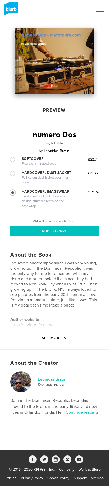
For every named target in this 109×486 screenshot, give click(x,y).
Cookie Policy (58, 478)
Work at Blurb (90, 469)
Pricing (11, 478)
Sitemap (97, 478)
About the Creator (34, 363)
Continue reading (82, 412)
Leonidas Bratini (52, 379)
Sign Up (79, 9)
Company (66, 469)
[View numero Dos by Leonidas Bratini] (54, 61)
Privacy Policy (32, 478)
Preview (54, 110)
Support (80, 478)
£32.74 (93, 191)
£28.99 (93, 173)
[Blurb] (10, 11)
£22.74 (93, 159)
